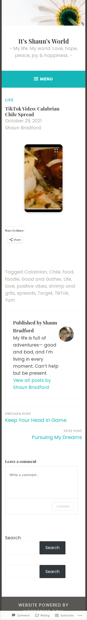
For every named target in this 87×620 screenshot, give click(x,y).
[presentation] (43, 209)
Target (45, 293)
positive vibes (32, 286)
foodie (12, 279)
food (68, 272)
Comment (63, 506)
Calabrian (35, 272)
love (10, 286)
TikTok (61, 293)
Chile (54, 272)
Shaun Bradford (23, 128)
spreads (26, 293)
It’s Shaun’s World (43, 41)
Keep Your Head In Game (36, 417)
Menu (46, 79)
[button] (43, 178)
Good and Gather (41, 279)
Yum (10, 300)
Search (13, 538)
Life (9, 99)
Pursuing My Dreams (57, 435)
